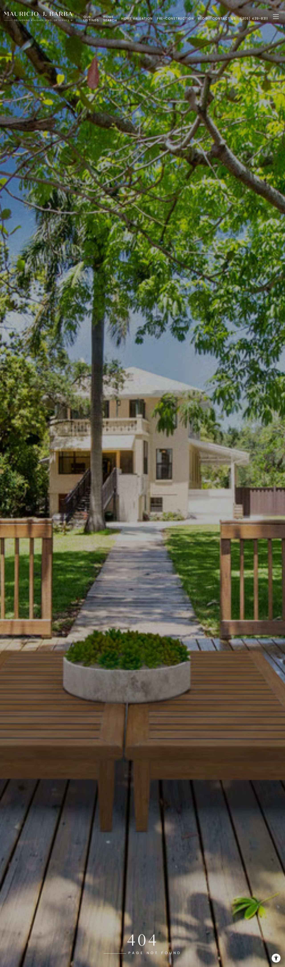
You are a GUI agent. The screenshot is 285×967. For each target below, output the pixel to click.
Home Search (110, 18)
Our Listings (91, 18)
